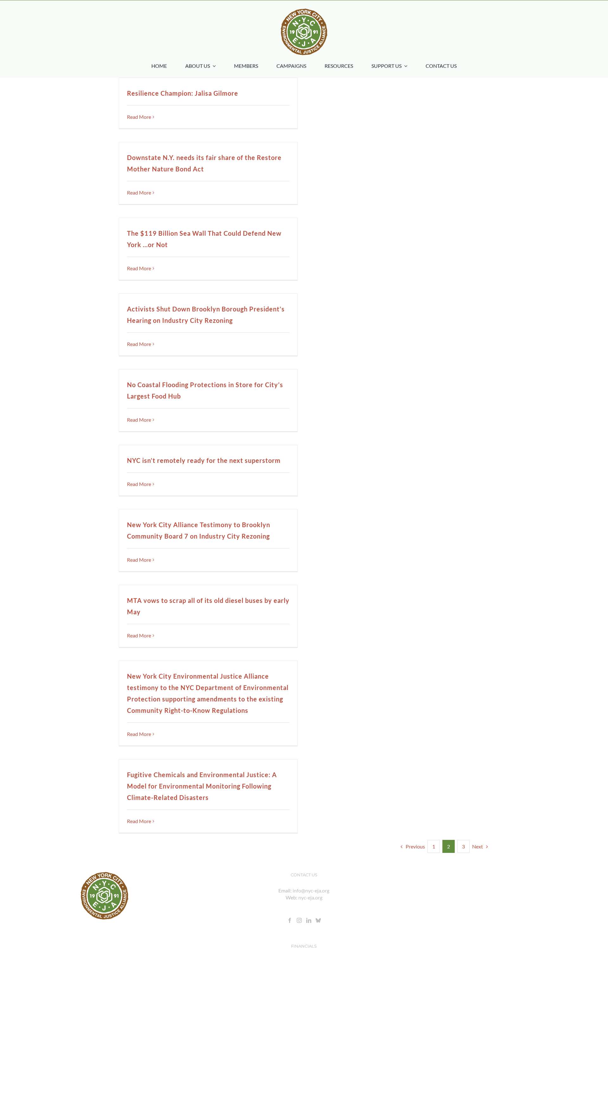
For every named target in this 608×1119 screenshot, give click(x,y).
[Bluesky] (318, 920)
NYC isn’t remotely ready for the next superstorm (204, 460)
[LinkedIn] (308, 920)
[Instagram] (299, 920)
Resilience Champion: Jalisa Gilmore (182, 93)
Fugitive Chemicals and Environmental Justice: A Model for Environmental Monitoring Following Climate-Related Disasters (202, 786)
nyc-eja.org (310, 897)
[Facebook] (289, 920)
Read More (139, 117)
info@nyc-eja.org (311, 890)
